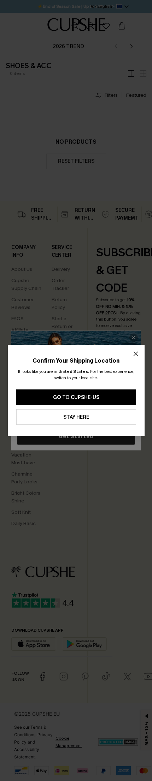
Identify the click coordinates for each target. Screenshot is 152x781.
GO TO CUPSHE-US (76, 397)
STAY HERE (76, 417)
